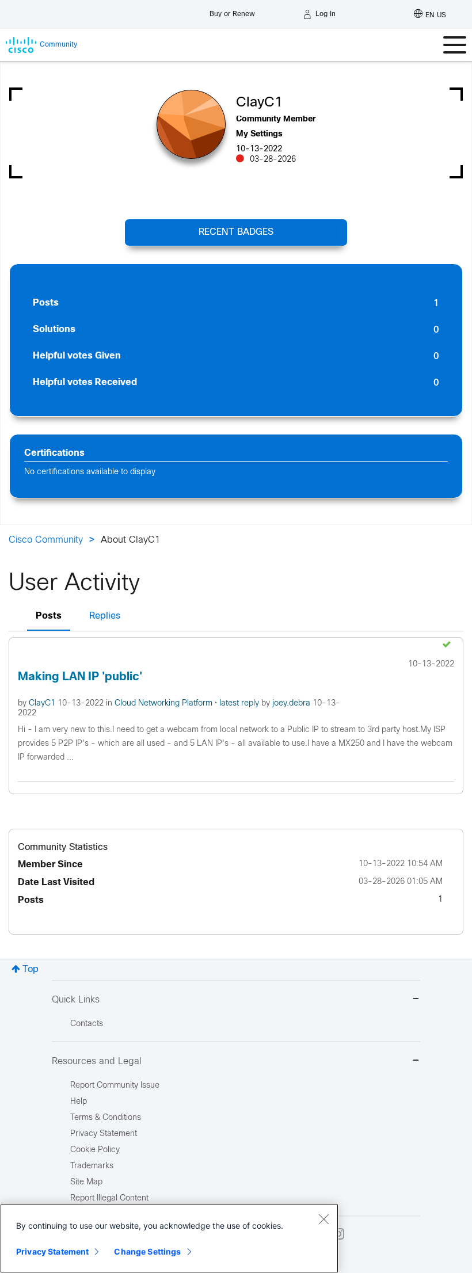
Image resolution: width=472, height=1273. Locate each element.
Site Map (86, 1182)
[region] (169, 1238)
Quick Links (76, 1000)
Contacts (86, 1024)
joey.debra (292, 703)
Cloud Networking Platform (165, 703)
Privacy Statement (52, 1251)
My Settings (259, 134)
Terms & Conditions (105, 1118)
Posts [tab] (49, 616)
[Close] (323, 1219)
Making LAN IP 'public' (80, 677)
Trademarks (91, 1166)
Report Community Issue (114, 1085)
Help (78, 1102)
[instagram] (338, 1234)
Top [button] (30, 969)
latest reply (240, 703)
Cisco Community (46, 540)
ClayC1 (43, 703)
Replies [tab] (104, 616)
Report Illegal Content (109, 1198)
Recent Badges (236, 232)
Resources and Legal (97, 1061)
